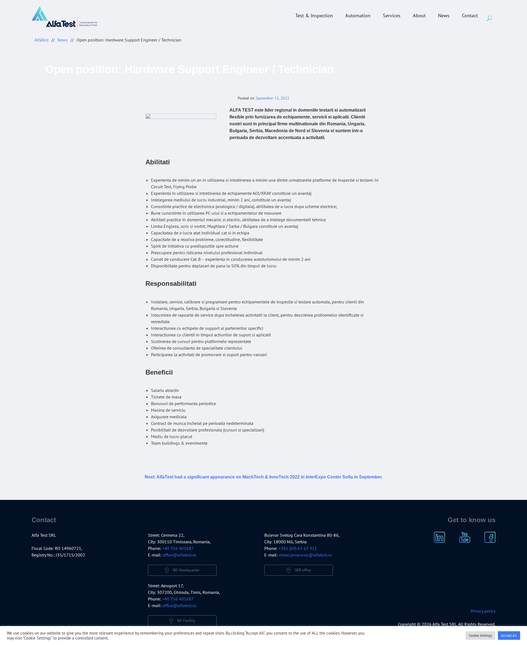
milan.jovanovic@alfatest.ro (305, 555)
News (444, 15)
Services (391, 15)
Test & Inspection (314, 15)
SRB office (303, 570)
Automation (358, 15)
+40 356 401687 (178, 548)
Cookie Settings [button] (480, 635)
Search (489, 18)
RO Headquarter (186, 570)
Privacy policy (482, 611)
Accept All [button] (509, 635)
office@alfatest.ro (179, 555)
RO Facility (186, 620)
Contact (470, 15)
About (419, 15)
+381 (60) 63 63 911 (298, 548)
